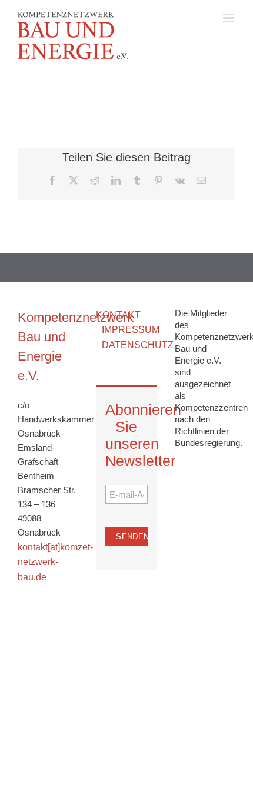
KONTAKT (118, 315)
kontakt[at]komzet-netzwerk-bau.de (55, 562)
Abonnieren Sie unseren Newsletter (126, 435)
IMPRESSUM (130, 330)
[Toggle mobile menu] (229, 18)
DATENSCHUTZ (138, 345)
